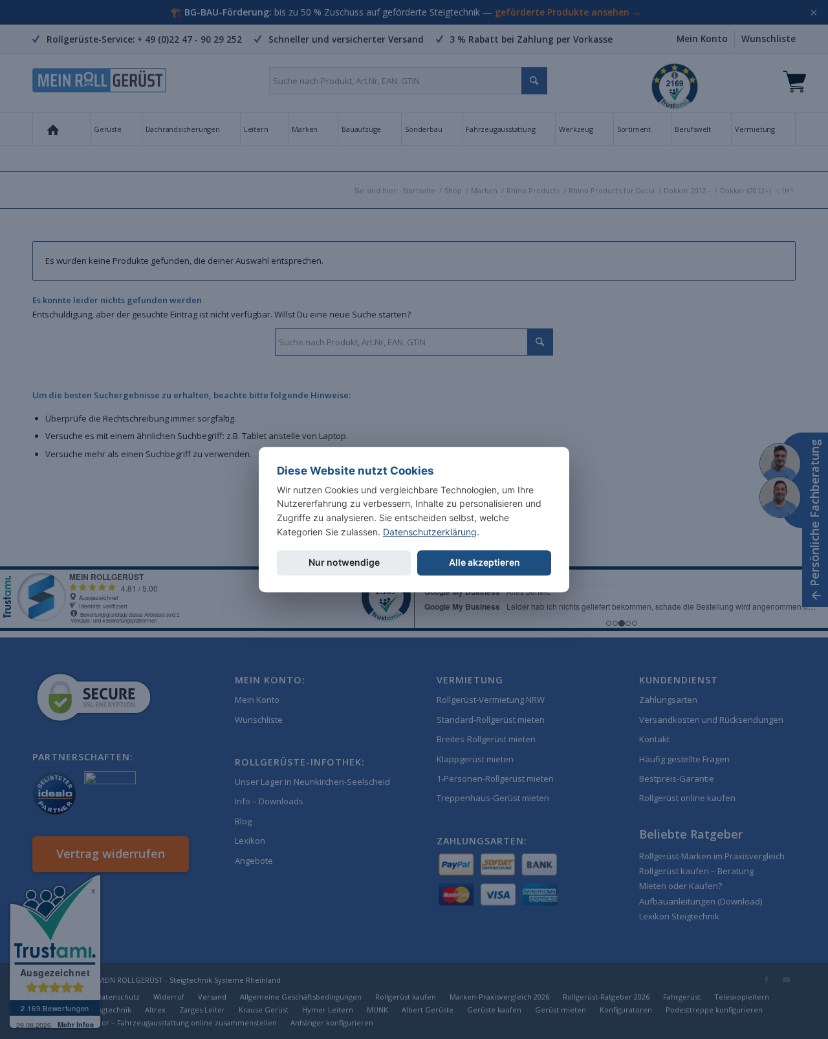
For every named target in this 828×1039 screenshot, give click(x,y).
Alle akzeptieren (484, 562)
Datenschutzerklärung (430, 531)
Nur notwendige (344, 562)
